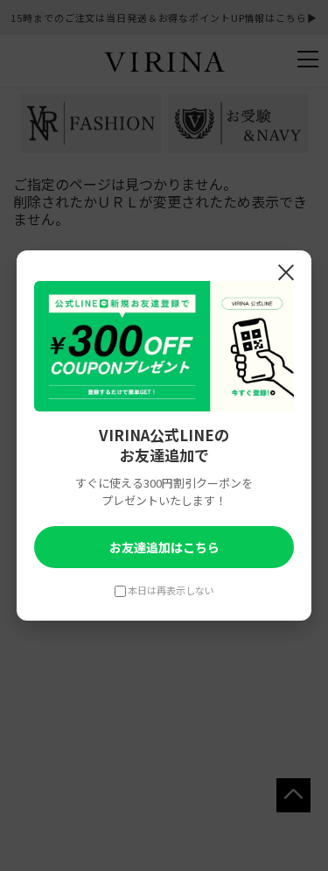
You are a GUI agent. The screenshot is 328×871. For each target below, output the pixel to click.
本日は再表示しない (171, 590)
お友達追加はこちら (164, 547)
